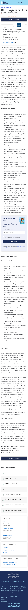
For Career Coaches (20, 591)
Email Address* (8, 229)
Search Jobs (3, 588)
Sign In (20, 2)
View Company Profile (9, 42)
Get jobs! (14, 241)
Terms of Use (3, 595)
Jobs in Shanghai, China (9, 564)
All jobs (5, 552)
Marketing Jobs (13, 592)
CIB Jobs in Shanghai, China (10, 562)
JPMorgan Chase (6, 7)
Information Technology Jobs (13, 595)
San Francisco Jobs (14, 586)
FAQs (2, 586)
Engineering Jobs (13, 590)
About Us (3, 584)
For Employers (21, 584)
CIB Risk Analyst (7, 535)
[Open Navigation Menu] (25, 2)
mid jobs (5, 547)
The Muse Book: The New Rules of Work (22, 587)
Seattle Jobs (12, 588)
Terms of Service (20, 246)
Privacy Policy (6, 248)
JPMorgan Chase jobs (8, 550)
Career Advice (4, 592)
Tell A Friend (21, 594)
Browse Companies (5, 590)
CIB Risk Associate (8, 522)
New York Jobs (13, 584)
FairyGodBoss (4, 601)
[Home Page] (5, 3)
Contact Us (3, 599)
